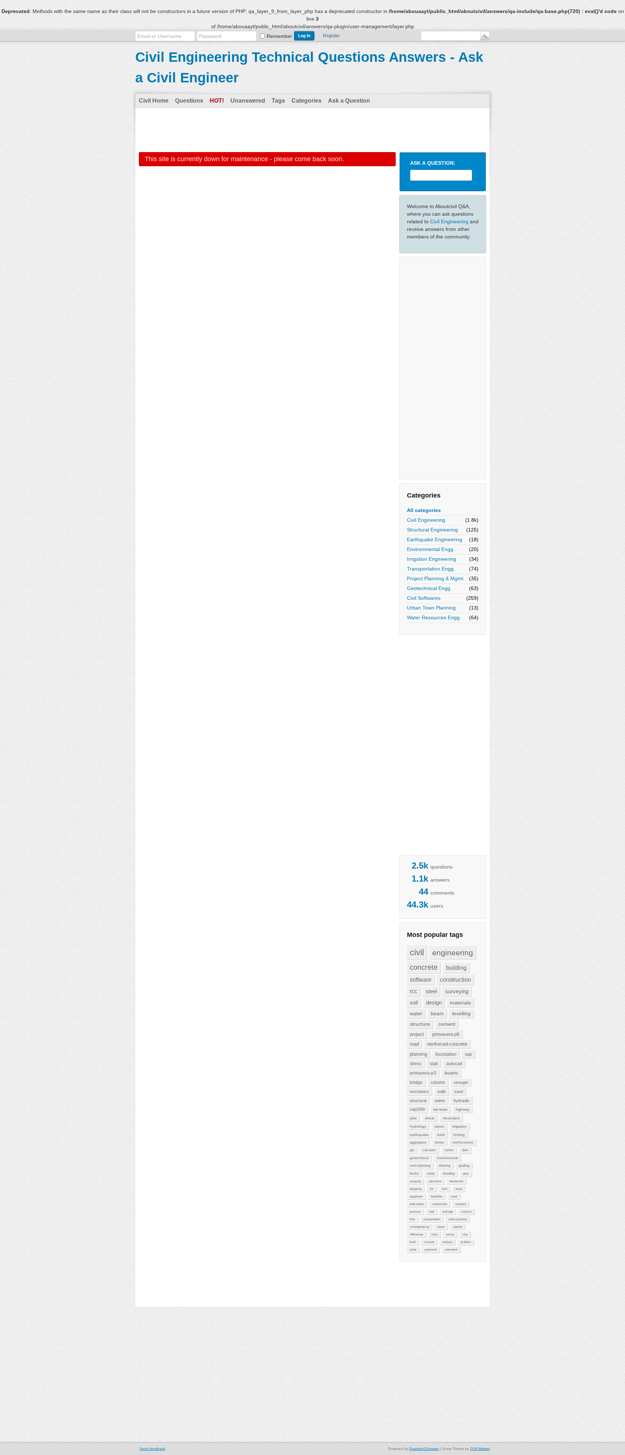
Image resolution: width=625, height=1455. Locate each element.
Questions (189, 101)
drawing (444, 1165)
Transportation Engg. (431, 569)
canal (454, 1196)
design (434, 1002)
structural (418, 1100)
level (413, 1242)
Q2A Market (480, 1449)
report (439, 1126)
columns (466, 1211)
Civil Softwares (424, 598)
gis (412, 1150)
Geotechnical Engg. (429, 588)
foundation (445, 1054)
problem (466, 1242)
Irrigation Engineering (431, 559)
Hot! (217, 101)
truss (434, 1234)
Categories (307, 101)
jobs (413, 1118)
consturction (439, 1204)
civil (417, 952)
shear (429, 1118)
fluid (444, 1189)
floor (412, 1219)
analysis (447, 1242)
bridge (416, 1082)
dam (465, 1150)
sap (468, 1054)
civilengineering (419, 1226)
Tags (278, 101)
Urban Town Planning (431, 608)
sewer (441, 1226)
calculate (429, 1150)
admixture (435, 1181)
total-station (417, 1204)
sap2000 (417, 1109)
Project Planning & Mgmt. (436, 578)
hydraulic (461, 1100)
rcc (413, 991)
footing (459, 1135)
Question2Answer (424, 1449)
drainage (447, 1211)
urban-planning (457, 1219)
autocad (454, 1063)
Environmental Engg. (431, 549)
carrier (449, 1150)
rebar (431, 1173)
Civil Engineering (449, 221)
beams (451, 1073)
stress (415, 1063)
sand (458, 1091)
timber (439, 1142)
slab (434, 1063)
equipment (416, 1196)
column (438, 1082)
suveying (415, 1181)
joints (413, 1249)
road (414, 1044)
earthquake (419, 1135)
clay (465, 1234)
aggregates (418, 1142)
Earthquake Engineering (434, 539)
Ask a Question (349, 101)
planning (418, 1054)
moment (429, 1242)
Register (331, 35)
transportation (432, 1219)
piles (466, 1173)
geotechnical (419, 1158)
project (417, 1034)
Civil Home (154, 101)
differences (416, 1234)
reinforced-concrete (447, 1044)
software (420, 980)
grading (464, 1165)
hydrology (418, 1126)
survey (450, 1234)
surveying (456, 991)
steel (431, 991)
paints (440, 1100)
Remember (279, 36)
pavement (431, 1249)
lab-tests (440, 1109)
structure (420, 1024)
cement (446, 1024)
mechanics (419, 1091)
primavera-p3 (423, 1073)
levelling (461, 1013)
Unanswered (247, 101)
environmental (447, 1158)
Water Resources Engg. (434, 617)
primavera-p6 (445, 1034)
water (416, 1013)
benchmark (456, 1181)
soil (414, 1002)
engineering (452, 952)
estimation (451, 1249)
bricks (414, 1173)
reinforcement (462, 1142)
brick (441, 1135)
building (456, 968)
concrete (424, 967)
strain (458, 1189)
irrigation (459, 1126)
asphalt (457, 1226)
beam (437, 1013)
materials (460, 1003)
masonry (460, 1204)
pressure (415, 1211)
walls (441, 1091)
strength (461, 1082)
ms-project (451, 1118)
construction (455, 980)
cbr (432, 1189)
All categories (424, 510)
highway (462, 1109)
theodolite (436, 1196)
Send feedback (152, 1449)
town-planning (420, 1165)
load (431, 1211)
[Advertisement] (312, 129)
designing (415, 1189)
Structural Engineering (432, 530)
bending (449, 1173)
